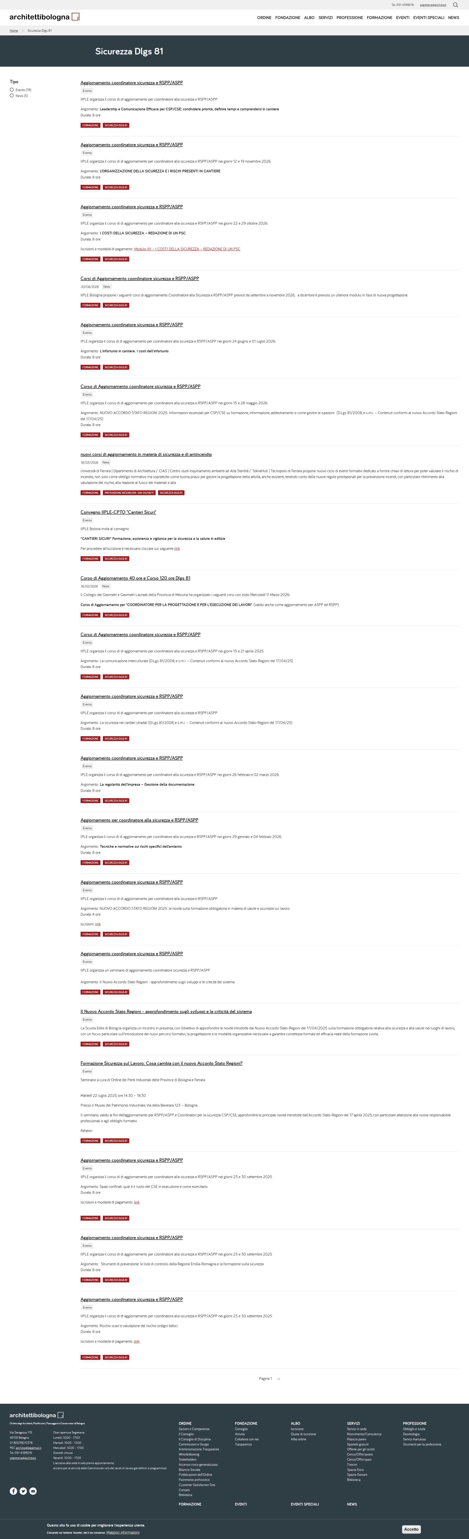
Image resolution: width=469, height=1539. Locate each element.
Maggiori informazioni (123, 1532)
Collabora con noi (247, 1439)
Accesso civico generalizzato (198, 1465)
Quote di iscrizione (303, 1434)
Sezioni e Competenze (194, 1429)
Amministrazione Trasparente (199, 1449)
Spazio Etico (355, 1470)
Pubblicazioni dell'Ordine (195, 1475)
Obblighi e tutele (414, 1429)
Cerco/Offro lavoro (360, 1454)
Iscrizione (297, 1429)
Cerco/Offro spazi (359, 1459)
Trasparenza (243, 1444)
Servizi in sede (357, 1429)
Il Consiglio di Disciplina (195, 1439)
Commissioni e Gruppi (194, 1444)
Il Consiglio (186, 1434)
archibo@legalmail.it (29, 1448)
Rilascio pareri (356, 1439)
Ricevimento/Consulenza (364, 1434)
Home (14, 30)
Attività (240, 1434)
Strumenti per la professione (422, 1444)
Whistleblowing (189, 1454)
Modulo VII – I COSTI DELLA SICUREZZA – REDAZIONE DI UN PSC (187, 248)
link (177, 548)
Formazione (379, 17)
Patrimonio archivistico (194, 1480)
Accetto (411, 1529)
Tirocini (352, 1465)
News (453, 17)
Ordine (264, 17)
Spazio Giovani (357, 1475)
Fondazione (287, 17)
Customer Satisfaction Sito (197, 1485)
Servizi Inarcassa (414, 1439)
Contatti (184, 1490)
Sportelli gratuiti (358, 1444)
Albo (309, 17)
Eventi (402, 17)
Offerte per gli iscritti (361, 1449)
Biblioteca (185, 1495)
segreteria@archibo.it (433, 5)
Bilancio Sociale (189, 1470)
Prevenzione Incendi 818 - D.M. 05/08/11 (129, 492)
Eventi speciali (428, 17)
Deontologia (411, 1434)
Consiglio (241, 1429)
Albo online (298, 1439)
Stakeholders (188, 1459)
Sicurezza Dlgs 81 (116, 125)
